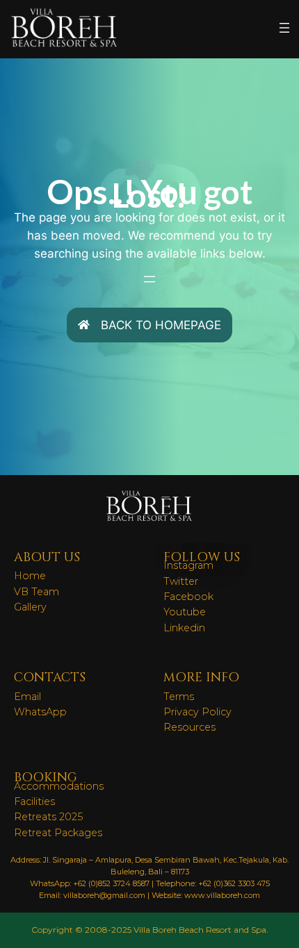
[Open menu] (284, 27)
